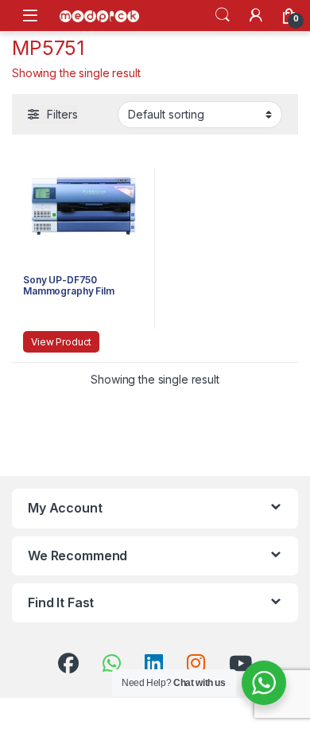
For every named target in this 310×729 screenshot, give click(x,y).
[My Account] (256, 15)
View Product (61, 342)
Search (222, 15)
